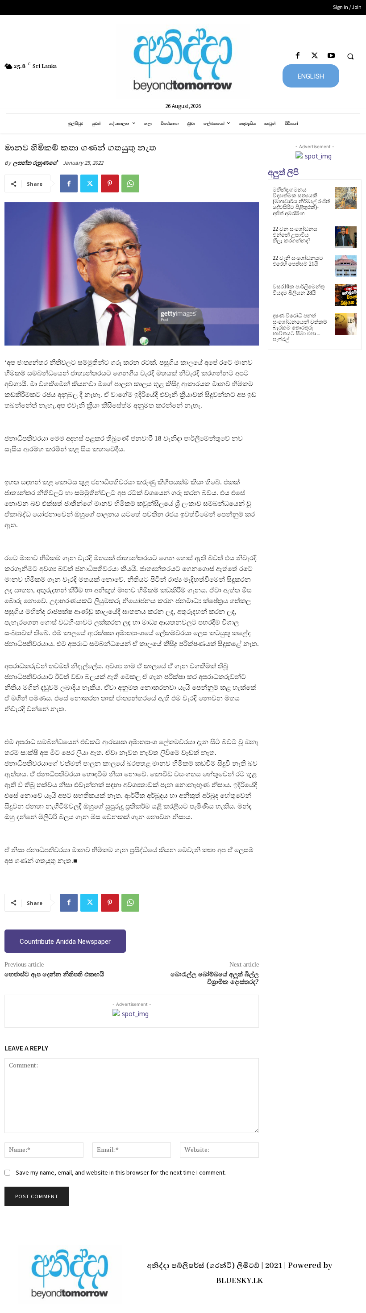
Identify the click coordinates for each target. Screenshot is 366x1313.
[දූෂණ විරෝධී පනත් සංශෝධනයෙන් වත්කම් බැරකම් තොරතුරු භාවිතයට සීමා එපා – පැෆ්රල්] (346, 324)
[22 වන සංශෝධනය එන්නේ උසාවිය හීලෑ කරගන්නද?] (346, 237)
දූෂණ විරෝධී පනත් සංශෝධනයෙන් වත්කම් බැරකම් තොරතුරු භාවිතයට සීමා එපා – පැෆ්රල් (300, 327)
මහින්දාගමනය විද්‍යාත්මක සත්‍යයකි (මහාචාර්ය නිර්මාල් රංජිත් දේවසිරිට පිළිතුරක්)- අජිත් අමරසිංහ (301, 202)
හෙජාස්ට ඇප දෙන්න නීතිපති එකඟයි (54, 975)
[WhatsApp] (130, 183)
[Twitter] (314, 56)
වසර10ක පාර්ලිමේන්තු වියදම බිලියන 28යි (298, 289)
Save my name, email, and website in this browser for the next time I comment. (121, 1172)
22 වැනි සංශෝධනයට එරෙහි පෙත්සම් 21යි (298, 261)
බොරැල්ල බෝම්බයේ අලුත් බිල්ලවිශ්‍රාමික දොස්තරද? (215, 978)
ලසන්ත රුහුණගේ (35, 163)
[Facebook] (298, 56)
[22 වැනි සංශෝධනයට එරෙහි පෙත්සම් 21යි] (346, 266)
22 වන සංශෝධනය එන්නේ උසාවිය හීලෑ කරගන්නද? (295, 235)
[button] (350, 56)
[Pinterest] (110, 183)
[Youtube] (331, 56)
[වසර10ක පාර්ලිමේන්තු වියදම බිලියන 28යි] (346, 295)
